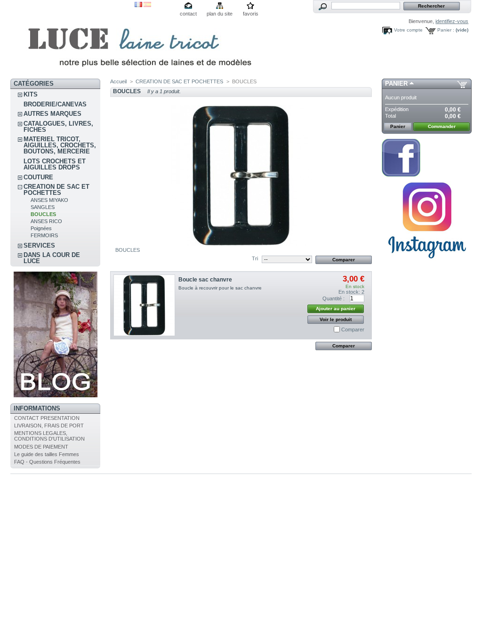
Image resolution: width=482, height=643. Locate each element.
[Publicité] (55, 395)
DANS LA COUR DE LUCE (52, 258)
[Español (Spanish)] (147, 5)
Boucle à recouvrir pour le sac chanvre (220, 287)
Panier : (445, 29)
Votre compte (408, 29)
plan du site (220, 13)
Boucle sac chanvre (205, 279)
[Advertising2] (401, 174)
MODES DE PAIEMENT (41, 447)
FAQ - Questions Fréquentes (47, 462)
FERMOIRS (44, 235)
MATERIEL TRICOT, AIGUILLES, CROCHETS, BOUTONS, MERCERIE (60, 145)
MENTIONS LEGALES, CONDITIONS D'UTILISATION (49, 436)
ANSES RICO (46, 221)
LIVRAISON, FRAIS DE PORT (49, 425)
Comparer (352, 329)
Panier (396, 83)
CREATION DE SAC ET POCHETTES (56, 189)
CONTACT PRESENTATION (47, 418)
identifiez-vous (451, 21)
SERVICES (39, 245)
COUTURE (38, 177)
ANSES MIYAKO (49, 200)
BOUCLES (43, 214)
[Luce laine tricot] (72, 39)
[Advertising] (427, 262)
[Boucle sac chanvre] (144, 305)
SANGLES (43, 207)
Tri (255, 258)
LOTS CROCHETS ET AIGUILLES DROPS (55, 164)
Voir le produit (336, 319)
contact (188, 13)
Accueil (118, 81)
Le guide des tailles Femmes (46, 454)
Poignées (41, 228)
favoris (250, 13)
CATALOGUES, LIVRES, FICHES (58, 126)
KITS (31, 94)
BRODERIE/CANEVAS (55, 104)
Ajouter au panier (335, 308)
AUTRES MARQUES (52, 113)
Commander (442, 126)
